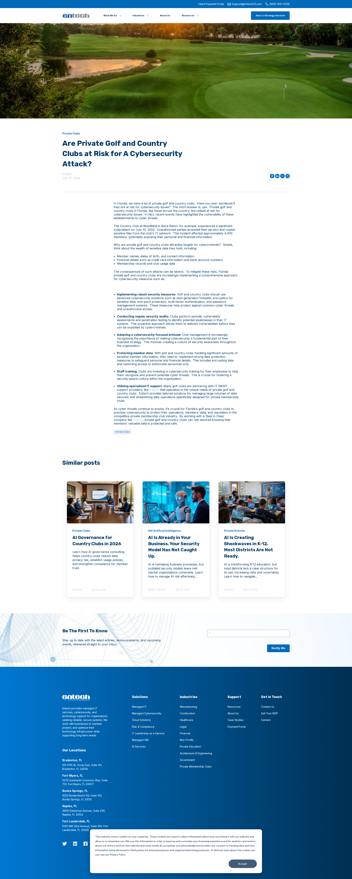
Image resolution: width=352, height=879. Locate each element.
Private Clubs (122, 431)
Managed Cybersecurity (146, 713)
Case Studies (235, 719)
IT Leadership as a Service (148, 733)
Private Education (190, 746)
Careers (266, 719)
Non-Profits (187, 739)
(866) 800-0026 (280, 4)
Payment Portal (237, 726)
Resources (234, 706)
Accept (242, 863)
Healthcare (186, 719)
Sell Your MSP (269, 713)
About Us (233, 713)
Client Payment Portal (211, 4)
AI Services (139, 746)
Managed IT (139, 706)
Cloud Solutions (141, 719)
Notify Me (278, 648)
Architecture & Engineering (196, 753)
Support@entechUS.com (247, 4)
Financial (185, 733)
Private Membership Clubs (196, 766)
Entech (67, 174)
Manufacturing (188, 706)
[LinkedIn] (75, 843)
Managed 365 (140, 739)
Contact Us (267, 706)
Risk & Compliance (143, 726)
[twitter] (64, 843)
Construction (187, 713)
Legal (183, 726)
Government (187, 759)
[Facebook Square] (85, 843)
